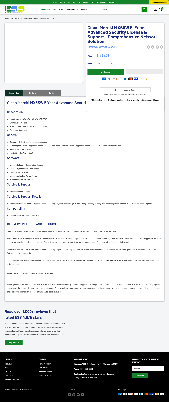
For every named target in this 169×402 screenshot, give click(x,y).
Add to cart (106, 72)
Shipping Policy (45, 371)
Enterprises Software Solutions (102, 47)
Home (7, 19)
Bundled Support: (17, 179)
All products (15, 19)
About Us (8, 364)
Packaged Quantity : (18, 130)
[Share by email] (161, 47)
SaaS (21, 153)
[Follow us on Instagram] (73, 394)
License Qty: (15, 172)
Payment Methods (12, 379)
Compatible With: (17, 215)
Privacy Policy (45, 364)
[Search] (144, 9)
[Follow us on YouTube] (78, 394)
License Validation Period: (21, 176)
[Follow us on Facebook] (69, 394)
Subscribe (140, 375)
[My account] (155, 9)
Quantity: (91, 63)
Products (56, 9)
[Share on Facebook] (148, 47)
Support (83, 9)
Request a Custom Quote (125, 90)
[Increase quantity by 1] (111, 63)
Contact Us (9, 375)
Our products (13, 342)
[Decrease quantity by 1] (99, 63)
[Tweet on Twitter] (157, 47)
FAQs (51, 93)
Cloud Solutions (71, 9)
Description (14, 93)
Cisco (18, 126)
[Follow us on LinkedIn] (82, 394)
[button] (160, 9)
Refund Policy (44, 367)
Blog (6, 367)
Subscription (23, 165)
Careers (8, 371)
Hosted (20, 149)
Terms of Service (46, 375)
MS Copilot (45, 9)
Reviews (32, 93)
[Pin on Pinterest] (152, 47)
